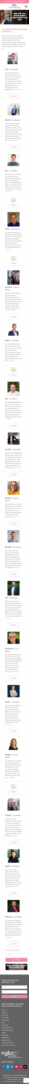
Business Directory (7, 1040)
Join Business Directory (8, 1042)
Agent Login (5, 1035)
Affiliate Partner (6, 1037)
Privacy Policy (5, 1017)
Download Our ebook (7, 1030)
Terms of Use (5, 1015)
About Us (4, 1010)
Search (16, 960)
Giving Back (5, 1025)
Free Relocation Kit (7, 1027)
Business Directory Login (8, 1045)
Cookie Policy (5, 1020)
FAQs (3, 1022)
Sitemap (4, 1032)
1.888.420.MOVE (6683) (17, 1)
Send (14, 996)
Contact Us (4, 1012)
